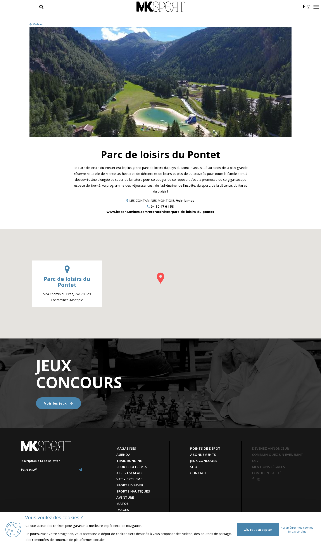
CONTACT (198, 473)
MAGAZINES (126, 448)
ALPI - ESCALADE (130, 473)
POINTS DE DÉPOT (205, 448)
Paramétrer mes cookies (297, 527)
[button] (160, 278)
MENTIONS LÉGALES (268, 467)
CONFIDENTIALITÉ (267, 473)
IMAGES (122, 509)
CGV (255, 460)
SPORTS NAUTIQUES (133, 491)
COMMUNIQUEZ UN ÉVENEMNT (277, 454)
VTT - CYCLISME (129, 479)
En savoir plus (297, 531)
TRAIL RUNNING (129, 460)
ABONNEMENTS (203, 454)
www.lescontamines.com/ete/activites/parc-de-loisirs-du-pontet (160, 211)
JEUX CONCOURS (203, 460)
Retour (37, 24)
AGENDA (123, 454)
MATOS (122, 503)
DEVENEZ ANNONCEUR (270, 448)
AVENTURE (125, 497)
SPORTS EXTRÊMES (131, 467)
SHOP (194, 467)
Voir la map (185, 200)
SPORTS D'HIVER (129, 485)
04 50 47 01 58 (162, 206)
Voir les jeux (56, 403)
